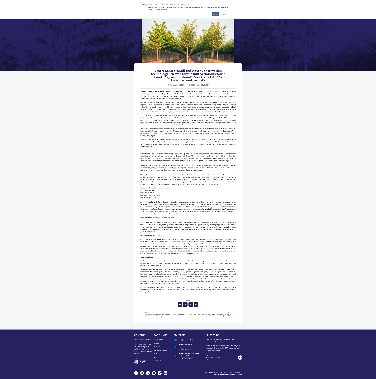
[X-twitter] (142, 373)
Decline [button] (224, 14)
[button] (180, 304)
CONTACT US (157, 360)
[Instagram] (165, 373)
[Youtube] (154, 373)
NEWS (155, 353)
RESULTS (156, 343)
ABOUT (156, 357)
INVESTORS (157, 346)
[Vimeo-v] (160, 373)
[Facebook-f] (136, 373)
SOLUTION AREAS (159, 339)
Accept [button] (215, 14)
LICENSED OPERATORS (160, 350)
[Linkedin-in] (148, 373)
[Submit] (238, 357)
